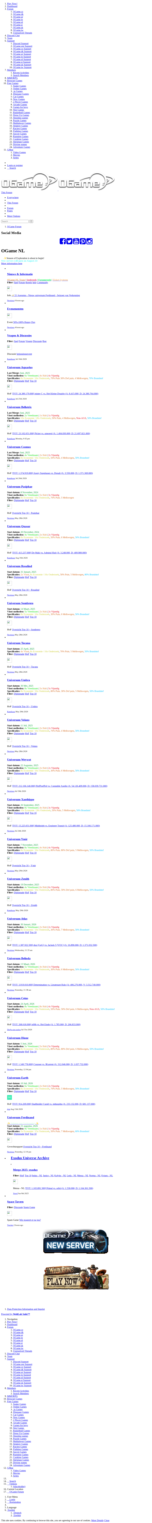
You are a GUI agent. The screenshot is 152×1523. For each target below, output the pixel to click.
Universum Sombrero (20, 603)
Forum (10, 208)
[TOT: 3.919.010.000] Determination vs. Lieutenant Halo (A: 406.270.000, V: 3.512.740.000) (56, 985)
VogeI (15, 1193)
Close (106, 1520)
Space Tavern (15, 1201)
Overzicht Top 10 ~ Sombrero (26, 629)
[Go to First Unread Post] (9, 290)
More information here (11, 263)
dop (8, 1109)
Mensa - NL (82, 1175)
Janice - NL (48, 1175)
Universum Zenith (18, 878)
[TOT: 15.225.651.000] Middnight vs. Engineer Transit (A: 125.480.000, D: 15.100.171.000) (56, 825)
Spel (16, 282)
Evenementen (15, 308)
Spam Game (29, 1207)
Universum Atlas (17, 918)
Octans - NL (107, 1175)
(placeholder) (19, 1486)
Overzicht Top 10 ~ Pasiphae (25, 513)
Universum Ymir (17, 839)
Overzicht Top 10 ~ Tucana (25, 667)
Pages (10, 211)
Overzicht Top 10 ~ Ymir (24, 865)
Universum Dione (17, 1037)
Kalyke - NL (60, 1175)
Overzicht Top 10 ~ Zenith (24, 905)
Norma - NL (95, 1175)
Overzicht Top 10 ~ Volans (24, 746)
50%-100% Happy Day (24, 322)
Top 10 (33, 381)
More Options (13, 216)
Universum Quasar (18, 526)
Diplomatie (19, 381)
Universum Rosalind (19, 566)
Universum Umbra (18, 680)
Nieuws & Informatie (20, 274)
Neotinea (10, 300)
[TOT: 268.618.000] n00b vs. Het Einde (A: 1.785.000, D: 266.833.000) (46, 1024)
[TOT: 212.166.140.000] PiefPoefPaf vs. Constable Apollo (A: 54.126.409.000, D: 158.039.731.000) (59, 786)
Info (34, 282)
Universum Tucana (18, 643)
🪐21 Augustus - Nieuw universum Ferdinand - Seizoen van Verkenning (46, 295)
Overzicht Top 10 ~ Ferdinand (37, 1146)
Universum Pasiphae (19, 486)
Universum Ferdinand (20, 1117)
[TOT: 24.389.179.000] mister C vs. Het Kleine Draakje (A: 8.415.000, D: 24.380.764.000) (55, 393)
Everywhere (13, 197)
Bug (44, 341)
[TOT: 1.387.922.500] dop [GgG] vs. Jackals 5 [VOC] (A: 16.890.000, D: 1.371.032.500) (54, 945)
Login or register (15, 165)
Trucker (10, 1225)
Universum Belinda (19, 958)
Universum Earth (17, 1077)
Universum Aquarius (20, 367)
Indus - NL (37, 1175)
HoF (27, 381)
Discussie (37, 341)
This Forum (6, 192)
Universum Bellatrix (19, 407)
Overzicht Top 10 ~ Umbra (25, 706)
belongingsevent (24, 354)
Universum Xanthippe (20, 799)
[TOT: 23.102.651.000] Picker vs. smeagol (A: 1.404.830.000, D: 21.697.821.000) (51, 433)
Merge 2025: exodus (25, 1169)
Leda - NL (72, 1175)
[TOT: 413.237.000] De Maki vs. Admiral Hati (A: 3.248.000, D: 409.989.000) (49, 552)
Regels (29, 282)
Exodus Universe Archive (30, 1158)
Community (42, 282)
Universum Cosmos (19, 446)
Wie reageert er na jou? (30, 1220)
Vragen (29, 341)
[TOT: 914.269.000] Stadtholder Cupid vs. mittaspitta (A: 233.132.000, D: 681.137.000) (53, 1104)
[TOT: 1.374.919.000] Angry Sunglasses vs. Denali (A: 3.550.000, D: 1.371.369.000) (52, 473)
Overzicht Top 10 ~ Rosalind (25, 590)
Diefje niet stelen (14, 1030)
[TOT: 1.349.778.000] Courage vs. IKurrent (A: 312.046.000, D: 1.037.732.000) (50, 1064)
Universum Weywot (19, 759)
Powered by (15, 1314)
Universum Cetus (17, 998)
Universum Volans (18, 719)
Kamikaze (11, 359)
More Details (97, 1520)
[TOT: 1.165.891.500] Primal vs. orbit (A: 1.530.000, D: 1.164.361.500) (59, 1188)
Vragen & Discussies (19, 335)
